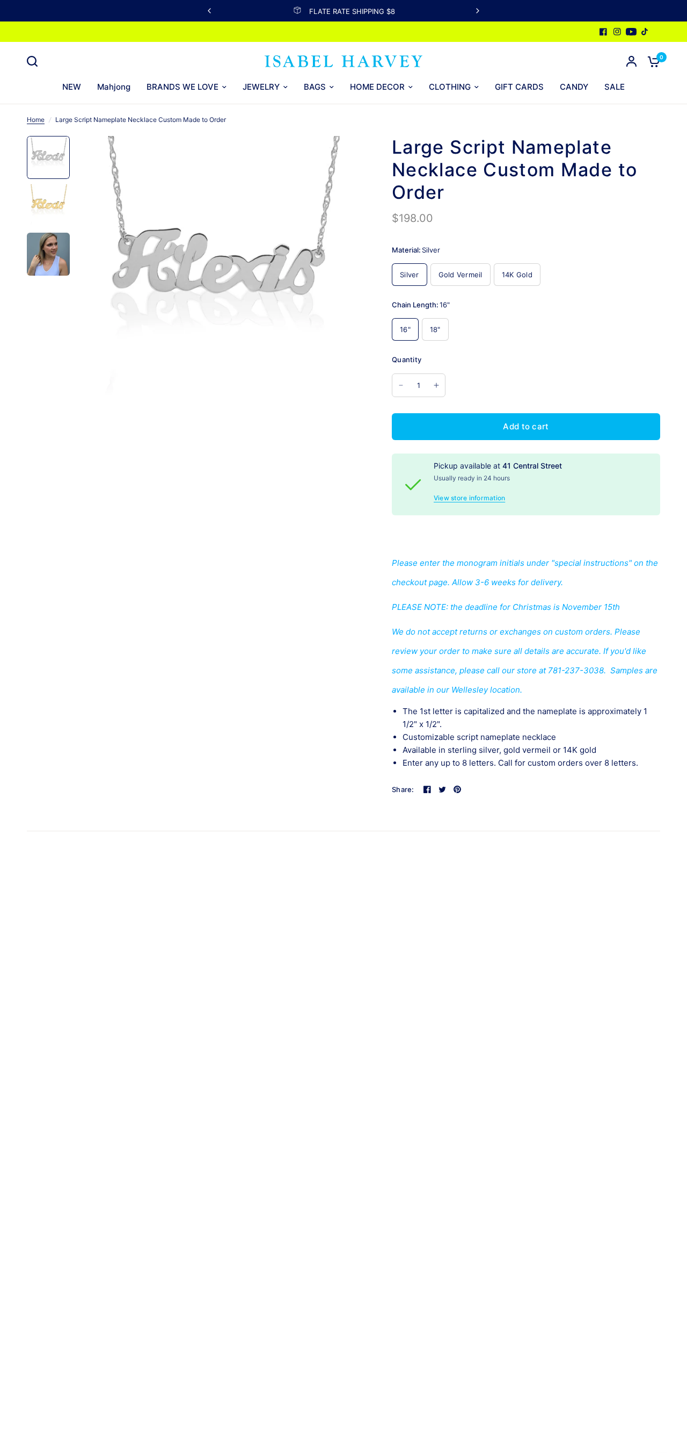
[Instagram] (617, 32)
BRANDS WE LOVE (182, 87)
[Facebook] (603, 32)
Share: (403, 789)
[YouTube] (631, 32)
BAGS (315, 87)
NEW (71, 87)
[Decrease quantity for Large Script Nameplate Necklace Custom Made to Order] (401, 385)
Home (36, 120)
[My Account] (631, 61)
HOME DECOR (377, 87)
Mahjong (113, 87)
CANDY (574, 87)
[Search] (35, 61)
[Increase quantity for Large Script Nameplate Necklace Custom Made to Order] (436, 385)
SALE (614, 87)
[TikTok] (645, 32)
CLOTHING (450, 87)
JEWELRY (261, 87)
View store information (469, 498)
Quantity (406, 359)
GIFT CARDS (519, 87)
